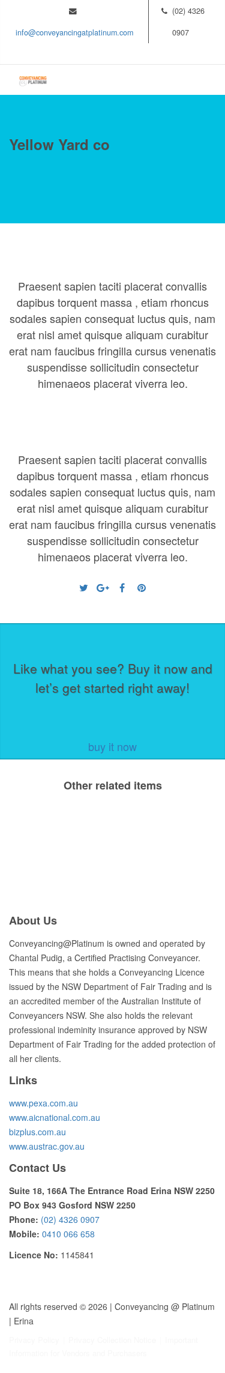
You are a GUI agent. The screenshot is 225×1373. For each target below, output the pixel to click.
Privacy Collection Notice (112, 1339)
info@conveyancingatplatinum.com (74, 32)
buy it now (112, 746)
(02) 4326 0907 (70, 1219)
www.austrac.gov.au (47, 1146)
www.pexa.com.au (43, 1103)
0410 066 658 (68, 1234)
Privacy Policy (34, 1339)
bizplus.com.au (37, 1132)
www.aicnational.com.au (54, 1117)
